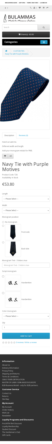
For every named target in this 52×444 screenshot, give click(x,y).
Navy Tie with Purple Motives (16, 54)
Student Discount (9, 429)
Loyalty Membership (10, 426)
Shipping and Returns (10, 373)
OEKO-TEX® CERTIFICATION (13, 379)
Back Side (25, 248)
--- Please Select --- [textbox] (10, 199)
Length (5, 193)
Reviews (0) (23, 135)
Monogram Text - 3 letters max (14, 260)
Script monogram (9, 271)
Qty (3, 322)
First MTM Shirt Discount (12, 423)
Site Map (5, 399)
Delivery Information (10, 368)
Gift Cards (6, 435)
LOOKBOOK (43, 2)
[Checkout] (47, 8)
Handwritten (26, 282)
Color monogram (9, 311)
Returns (5, 396)
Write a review (31, 342)
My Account (7, 407)
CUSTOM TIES (18, 51)
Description (9, 135)
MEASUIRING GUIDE (11, 2)
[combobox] (26, 199)
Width (4, 205)
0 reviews (20, 342)
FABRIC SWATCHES (32, 2)
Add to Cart (26, 335)
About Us (6, 365)
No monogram (11, 222)
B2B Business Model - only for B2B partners (20, 385)
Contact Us (6, 393)
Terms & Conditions (10, 376)
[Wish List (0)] (40, 8)
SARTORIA (22, 2)
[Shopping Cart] (43, 8)
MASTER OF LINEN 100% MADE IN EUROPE (19, 382)
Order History (8, 410)
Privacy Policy (7, 371)
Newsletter (6, 415)
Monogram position (10, 217)
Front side (25, 232)
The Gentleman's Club (11, 432)
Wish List (5, 413)
